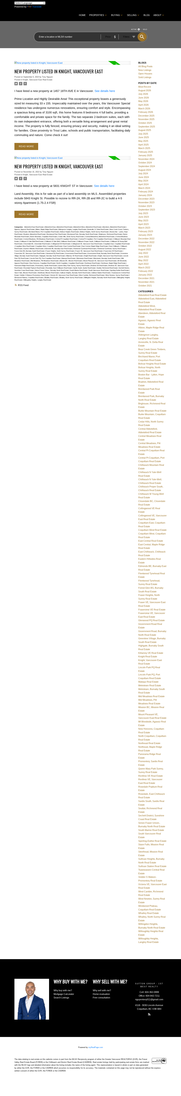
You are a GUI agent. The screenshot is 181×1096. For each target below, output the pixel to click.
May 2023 (143, 220)
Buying (115, 15)
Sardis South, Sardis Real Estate (84, 268)
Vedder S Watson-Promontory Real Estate (34, 275)
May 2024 (143, 181)
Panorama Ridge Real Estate (24, 265)
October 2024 (145, 162)
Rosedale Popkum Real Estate (34, 268)
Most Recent (144, 87)
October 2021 (145, 285)
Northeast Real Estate (92, 263)
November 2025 (146, 119)
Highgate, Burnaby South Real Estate (52, 256)
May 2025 (143, 141)
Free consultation (101, 997)
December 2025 (146, 116)
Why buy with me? (63, 990)
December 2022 (146, 238)
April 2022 (143, 264)
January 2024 (145, 195)
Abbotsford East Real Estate (34, 227)
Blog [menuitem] (147, 15)
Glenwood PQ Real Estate (55, 253)
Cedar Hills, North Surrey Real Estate (71, 236)
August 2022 (144, 249)
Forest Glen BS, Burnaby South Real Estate (29, 251)
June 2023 (143, 217)
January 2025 (145, 155)
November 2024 (146, 159)
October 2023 (145, 206)
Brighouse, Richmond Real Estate (110, 234)
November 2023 (146, 202)
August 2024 (144, 170)
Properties (96, 15)
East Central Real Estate (72, 246)
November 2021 (146, 282)
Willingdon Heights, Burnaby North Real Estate (100, 277)
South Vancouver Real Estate (99, 270)
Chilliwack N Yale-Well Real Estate (32, 241)
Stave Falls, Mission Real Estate (25, 273)
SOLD (145, 29)
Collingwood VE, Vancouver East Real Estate (87, 244)
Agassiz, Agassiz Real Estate (24, 229)
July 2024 (143, 173)
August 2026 (144, 90)
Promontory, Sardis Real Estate (46, 265)
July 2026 (143, 94)
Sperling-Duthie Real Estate (119, 270)
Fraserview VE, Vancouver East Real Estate (29, 253)
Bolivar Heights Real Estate (69, 232)
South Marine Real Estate (79, 270)
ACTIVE (134, 29)
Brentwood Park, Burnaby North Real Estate (82, 234)
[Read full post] (72, 64)
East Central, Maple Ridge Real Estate (95, 246)
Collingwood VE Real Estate (61, 244)
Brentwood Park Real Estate (57, 234)
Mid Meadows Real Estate (151, 696)
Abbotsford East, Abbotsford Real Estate (59, 227)
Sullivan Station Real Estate (101, 273)
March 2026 (144, 108)
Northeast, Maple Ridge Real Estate (113, 263)
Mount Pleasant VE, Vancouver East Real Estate (100, 261)
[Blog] (149, 1014)
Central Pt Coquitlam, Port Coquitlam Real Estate (96, 239)
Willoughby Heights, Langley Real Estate (37, 280)
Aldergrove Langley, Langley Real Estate (73, 229)
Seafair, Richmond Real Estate (107, 268)
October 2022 (145, 246)
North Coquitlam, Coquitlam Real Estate (70, 263)
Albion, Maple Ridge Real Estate (47, 229)
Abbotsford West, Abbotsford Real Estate (87, 227)
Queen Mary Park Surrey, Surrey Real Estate (74, 265)
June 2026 (143, 97)
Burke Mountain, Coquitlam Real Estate (43, 236)
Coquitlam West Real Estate (25, 246)
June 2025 (143, 137)
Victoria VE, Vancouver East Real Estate (64, 275)
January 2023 (145, 235)
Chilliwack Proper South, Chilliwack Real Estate (93, 241)
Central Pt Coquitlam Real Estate (66, 239)
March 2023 (144, 228)
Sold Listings (144, 77)
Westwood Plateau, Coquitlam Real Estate (29, 277)
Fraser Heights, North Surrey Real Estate (60, 251)
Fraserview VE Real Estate (113, 251)
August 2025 (144, 130)
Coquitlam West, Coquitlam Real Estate (49, 246)
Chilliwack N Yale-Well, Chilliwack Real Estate (60, 241)
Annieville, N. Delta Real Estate (98, 229)
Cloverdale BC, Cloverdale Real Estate (37, 244)
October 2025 (145, 123)
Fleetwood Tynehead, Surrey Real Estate (111, 248)
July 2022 (143, 253)
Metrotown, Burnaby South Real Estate (106, 258)
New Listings (144, 70)
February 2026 (145, 112)
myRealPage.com (95, 1047)
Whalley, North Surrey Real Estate (71, 277)
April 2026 (143, 105)
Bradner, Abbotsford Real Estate (35, 234)
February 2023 (145, 231)
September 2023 (146, 209)
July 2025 (143, 134)
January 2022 (145, 275)
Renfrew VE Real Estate (99, 265)
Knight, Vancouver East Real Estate (37, 80)
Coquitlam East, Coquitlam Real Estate (117, 244)
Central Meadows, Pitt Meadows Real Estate (39, 239)
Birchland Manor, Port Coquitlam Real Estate (44, 232)
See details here (105, 91)
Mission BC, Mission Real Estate (71, 261)
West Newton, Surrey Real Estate (117, 275)
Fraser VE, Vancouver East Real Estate (89, 251)
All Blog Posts (145, 66)
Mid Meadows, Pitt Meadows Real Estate (45, 261)
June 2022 (143, 256)
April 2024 (143, 184)
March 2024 (144, 188)
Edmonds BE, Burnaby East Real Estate (59, 248)
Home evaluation (101, 994)
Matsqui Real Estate (69, 258)
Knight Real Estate (90, 256)
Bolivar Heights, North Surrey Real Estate (94, 232)
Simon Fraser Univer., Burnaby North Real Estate (52, 270)
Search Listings (61, 997)
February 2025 (145, 152)
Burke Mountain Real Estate (152, 411)
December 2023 (146, 199)
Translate (37, 7)
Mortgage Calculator (64, 994)
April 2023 (143, 224)
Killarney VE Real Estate (74, 256)
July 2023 (143, 213)
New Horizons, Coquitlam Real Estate (43, 263)
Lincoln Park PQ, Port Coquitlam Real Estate (45, 258)
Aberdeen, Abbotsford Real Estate (114, 227)
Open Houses (145, 73)
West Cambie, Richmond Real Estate (92, 275)
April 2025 (143, 144)
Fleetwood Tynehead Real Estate (84, 248)
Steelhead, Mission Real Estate (48, 273)
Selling (132, 15)
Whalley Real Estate (51, 277)
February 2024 (145, 191)
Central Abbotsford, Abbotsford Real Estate (100, 236)
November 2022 (146, 242)
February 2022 (145, 271)
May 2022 (143, 260)
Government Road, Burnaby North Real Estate (104, 253)
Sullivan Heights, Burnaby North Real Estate (75, 273)
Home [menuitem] (82, 15)
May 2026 (143, 101)
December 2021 (146, 278)
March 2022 (144, 267)
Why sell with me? (102, 990)
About (157, 15)
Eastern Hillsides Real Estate (34, 248)
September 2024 (146, 166)
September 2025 (146, 126)
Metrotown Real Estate (85, 258)
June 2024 (143, 177)
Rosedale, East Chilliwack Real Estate (59, 268)
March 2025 (144, 148)
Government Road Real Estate (76, 253)
